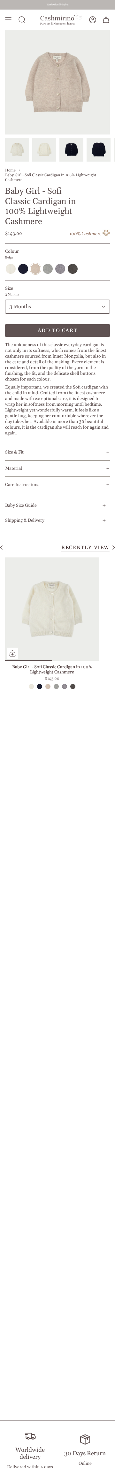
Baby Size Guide (21, 505)
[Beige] (47, 686)
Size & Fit (57, 452)
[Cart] (106, 19)
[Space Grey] (64, 686)
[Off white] (31, 686)
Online (85, 1463)
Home (10, 170)
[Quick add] (12, 653)
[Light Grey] (56, 686)
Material (57, 468)
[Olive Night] (72, 686)
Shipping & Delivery (24, 520)
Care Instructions (57, 484)
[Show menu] (8, 19)
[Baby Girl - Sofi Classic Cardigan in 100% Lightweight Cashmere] (52, 608)
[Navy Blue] (39, 686)
